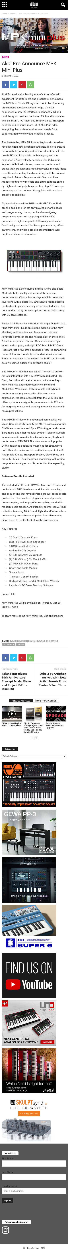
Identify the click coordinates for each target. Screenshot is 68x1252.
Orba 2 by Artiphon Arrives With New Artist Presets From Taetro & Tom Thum (52, 679)
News (12, 13)
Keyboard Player (36, 641)
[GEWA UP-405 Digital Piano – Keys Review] (12, 713)
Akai (13, 641)
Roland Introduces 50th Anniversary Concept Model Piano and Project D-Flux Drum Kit (16, 681)
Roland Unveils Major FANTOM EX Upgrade (54, 725)
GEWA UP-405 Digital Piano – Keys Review (11, 724)
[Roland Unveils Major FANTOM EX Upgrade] (56, 713)
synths (20, 644)
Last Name (7, 1172)
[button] (62, 5)
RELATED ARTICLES (21, 700)
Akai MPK (22, 641)
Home (4, 13)
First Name (7, 1158)
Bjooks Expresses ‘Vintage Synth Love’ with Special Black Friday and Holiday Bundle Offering (33, 727)
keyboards (52, 641)
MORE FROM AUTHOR (45, 700)
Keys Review (9, 644)
